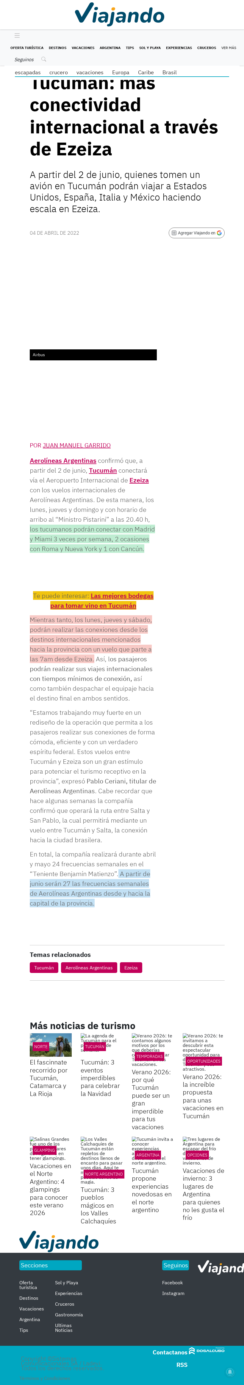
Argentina (110, 47)
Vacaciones (83, 47)
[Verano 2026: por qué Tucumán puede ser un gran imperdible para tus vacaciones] (153, 1050)
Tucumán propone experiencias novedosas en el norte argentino (152, 1190)
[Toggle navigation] (15, 36)
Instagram (173, 1293)
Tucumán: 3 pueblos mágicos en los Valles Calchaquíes (98, 1205)
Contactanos (170, 1352)
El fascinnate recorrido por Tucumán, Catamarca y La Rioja (49, 1078)
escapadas (28, 72)
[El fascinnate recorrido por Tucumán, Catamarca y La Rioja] (51, 1045)
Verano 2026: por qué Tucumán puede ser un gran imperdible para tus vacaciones (151, 1099)
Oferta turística (26, 47)
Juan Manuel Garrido (77, 445)
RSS (181, 1365)
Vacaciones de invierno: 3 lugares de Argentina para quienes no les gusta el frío (203, 1194)
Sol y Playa (150, 47)
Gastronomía (69, 1315)
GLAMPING (44, 1150)
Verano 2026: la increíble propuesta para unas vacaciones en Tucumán (203, 1096)
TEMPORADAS (149, 1056)
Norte (41, 1046)
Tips (130, 47)
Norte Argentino (104, 1174)
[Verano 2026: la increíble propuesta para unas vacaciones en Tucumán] (204, 1052)
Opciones (197, 1155)
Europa (120, 72)
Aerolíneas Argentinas (63, 460)
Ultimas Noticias (64, 1327)
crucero (58, 72)
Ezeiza (139, 480)
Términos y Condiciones (44, 1378)
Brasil (169, 72)
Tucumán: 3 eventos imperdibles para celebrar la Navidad (100, 1078)
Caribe (146, 72)
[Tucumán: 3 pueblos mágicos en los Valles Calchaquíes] (102, 1160)
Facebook (172, 1282)
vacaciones (90, 72)
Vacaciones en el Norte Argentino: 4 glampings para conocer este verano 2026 (50, 1189)
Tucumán (103, 470)
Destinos (57, 47)
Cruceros (206, 47)
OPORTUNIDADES (203, 1061)
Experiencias (179, 47)
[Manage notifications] (230, 1372)
